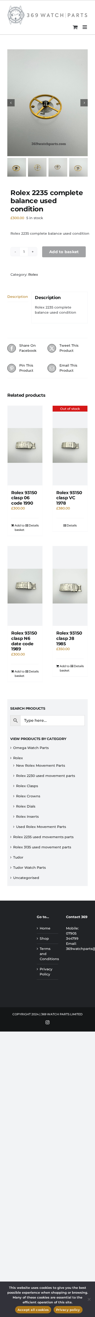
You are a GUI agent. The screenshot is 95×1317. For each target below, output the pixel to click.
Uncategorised (26, 878)
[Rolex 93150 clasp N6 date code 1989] (25, 586)
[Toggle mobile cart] (75, 27)
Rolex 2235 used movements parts (43, 837)
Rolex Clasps (27, 786)
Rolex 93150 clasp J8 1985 (69, 638)
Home (45, 928)
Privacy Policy (46, 971)
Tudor (18, 857)
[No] (88, 1299)
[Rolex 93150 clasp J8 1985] (70, 586)
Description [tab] (17, 296)
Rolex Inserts (27, 816)
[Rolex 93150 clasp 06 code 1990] (25, 445)
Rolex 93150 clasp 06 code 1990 (24, 498)
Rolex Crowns (28, 796)
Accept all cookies (33, 1310)
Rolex (33, 274)
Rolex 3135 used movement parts (42, 847)
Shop (44, 938)
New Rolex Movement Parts (40, 765)
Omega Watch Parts (31, 748)
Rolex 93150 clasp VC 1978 (69, 498)
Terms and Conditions (48, 954)
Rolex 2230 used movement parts (45, 776)
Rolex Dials (25, 806)
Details (34, 525)
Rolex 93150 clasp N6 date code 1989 (24, 641)
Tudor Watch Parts (29, 867)
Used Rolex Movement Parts (41, 827)
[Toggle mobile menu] (85, 27)
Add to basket (64, 252)
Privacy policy (68, 1310)
